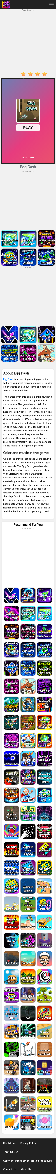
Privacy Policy (28, 1143)
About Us (25, 1169)
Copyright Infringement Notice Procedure (27, 1161)
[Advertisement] (28, 40)
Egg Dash (8, 379)
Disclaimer (9, 1143)
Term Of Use (10, 1152)
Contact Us (9, 1169)
